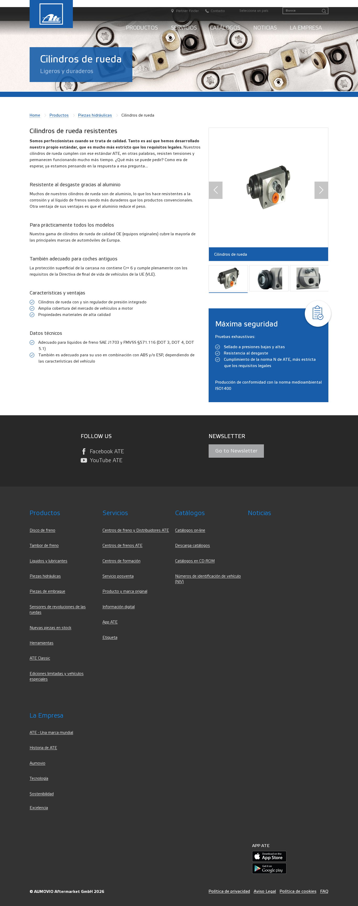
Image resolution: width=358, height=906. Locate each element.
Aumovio (37, 763)
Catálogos (225, 28)
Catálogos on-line (190, 530)
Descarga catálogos (192, 545)
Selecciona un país (253, 11)
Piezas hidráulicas (95, 115)
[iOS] (269, 856)
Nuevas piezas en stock (50, 628)
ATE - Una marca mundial (51, 732)
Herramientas (41, 643)
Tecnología (39, 778)
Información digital (118, 607)
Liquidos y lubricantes (48, 561)
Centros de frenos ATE (122, 545)
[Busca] (324, 11)
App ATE (110, 622)
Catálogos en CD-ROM (195, 561)
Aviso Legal (265, 891)
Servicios (184, 28)
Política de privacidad (229, 891)
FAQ (324, 891)
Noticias (265, 28)
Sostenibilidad (42, 794)
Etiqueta (109, 637)
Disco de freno (42, 530)
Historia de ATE (43, 748)
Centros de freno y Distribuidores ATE (135, 530)
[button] (216, 190)
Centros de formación (121, 561)
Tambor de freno (44, 545)
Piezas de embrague (47, 591)
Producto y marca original (124, 591)
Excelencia (39, 808)
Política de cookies (298, 891)
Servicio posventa (118, 576)
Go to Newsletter (236, 451)
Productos (142, 28)
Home (35, 115)
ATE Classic (40, 658)
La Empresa (306, 28)
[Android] (269, 868)
